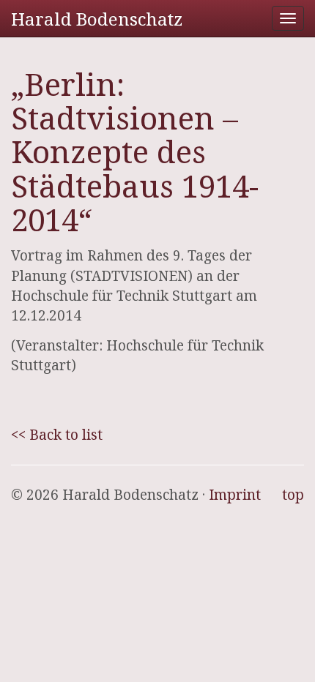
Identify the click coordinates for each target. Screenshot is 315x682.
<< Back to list (57, 434)
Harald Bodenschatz (96, 19)
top (293, 494)
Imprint (235, 494)
